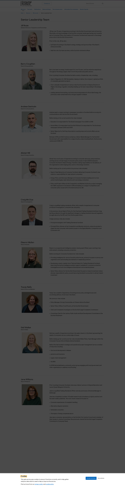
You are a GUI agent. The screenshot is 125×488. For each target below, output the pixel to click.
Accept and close (91, 478)
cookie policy (50, 484)
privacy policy (39, 484)
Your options (101, 478)
